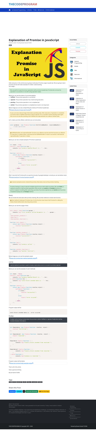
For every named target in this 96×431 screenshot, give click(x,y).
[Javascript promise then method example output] (38, 258)
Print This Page (45, 391)
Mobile (30, 10)
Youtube (78, 51)
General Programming (19, 10)
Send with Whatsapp (31, 391)
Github (78, 44)
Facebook (12, 391)
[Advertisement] (48, 25)
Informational (50, 10)
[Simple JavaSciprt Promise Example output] (38, 177)
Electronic (41, 10)
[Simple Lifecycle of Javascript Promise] (38, 110)
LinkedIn (19, 391)
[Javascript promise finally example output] (38, 363)
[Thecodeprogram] (9, 10)
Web (35, 10)
